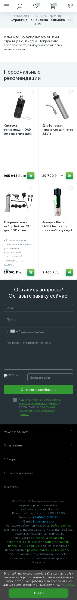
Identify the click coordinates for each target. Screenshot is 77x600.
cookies (68, 584)
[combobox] (12, 331)
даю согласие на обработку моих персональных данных (40, 401)
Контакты (11, 487)
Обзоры (10, 459)
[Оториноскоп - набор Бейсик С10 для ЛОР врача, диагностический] (19, 202)
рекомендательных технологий (49, 550)
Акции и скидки (16, 431)
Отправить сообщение (38, 390)
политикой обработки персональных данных (37, 410)
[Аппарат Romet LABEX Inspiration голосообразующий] (57, 202)
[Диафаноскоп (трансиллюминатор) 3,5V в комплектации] (57, 105)
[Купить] (30, 175)
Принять (38, 593)
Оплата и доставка (18, 473)
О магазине (13, 445)
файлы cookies (60, 525)
